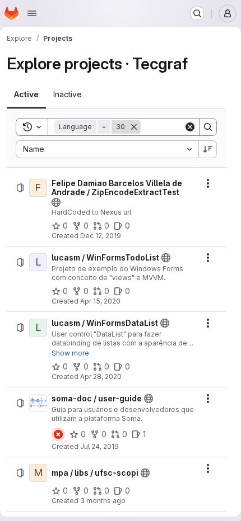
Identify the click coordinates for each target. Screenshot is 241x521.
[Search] (208, 127)
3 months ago (103, 500)
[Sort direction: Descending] (208, 149)
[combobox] (107, 149)
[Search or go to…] (197, 13)
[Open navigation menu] (32, 13)
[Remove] (134, 127)
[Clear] (190, 127)
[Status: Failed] (58, 434)
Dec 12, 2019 (100, 235)
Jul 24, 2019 (99, 446)
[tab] (26, 94)
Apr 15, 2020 (100, 301)
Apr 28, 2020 (101, 376)
